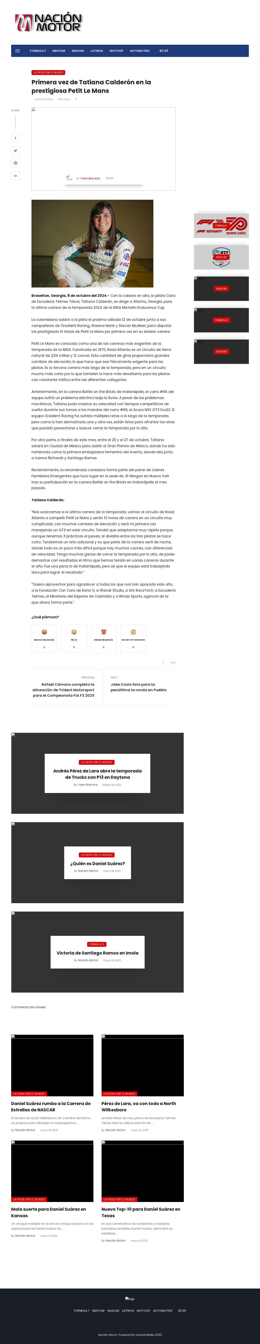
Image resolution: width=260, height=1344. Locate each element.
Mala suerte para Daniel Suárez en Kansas (48, 1212)
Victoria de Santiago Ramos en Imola (98, 953)
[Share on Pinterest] (15, 163)
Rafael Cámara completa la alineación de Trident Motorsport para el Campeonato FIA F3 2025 (63, 690)
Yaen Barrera (90, 178)
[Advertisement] (221, 131)
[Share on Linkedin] (15, 176)
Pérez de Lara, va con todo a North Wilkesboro (139, 1107)
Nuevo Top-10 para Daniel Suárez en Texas (141, 1212)
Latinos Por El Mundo (48, 72)
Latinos (97, 51)
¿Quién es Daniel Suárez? (97, 864)
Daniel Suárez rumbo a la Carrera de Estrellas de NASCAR (51, 1107)
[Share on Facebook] (15, 138)
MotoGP (116, 51)
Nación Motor (88, 871)
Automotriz (140, 51)
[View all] (221, 226)
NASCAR (78, 51)
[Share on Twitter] (15, 151)
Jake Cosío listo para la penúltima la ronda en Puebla (139, 687)
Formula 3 (96, 944)
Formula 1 (38, 51)
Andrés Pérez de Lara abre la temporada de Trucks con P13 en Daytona (97, 774)
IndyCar (58, 51)
